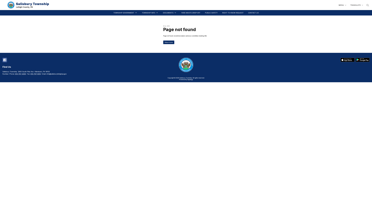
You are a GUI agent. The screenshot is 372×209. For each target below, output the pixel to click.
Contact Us (253, 13)
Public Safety (211, 13)
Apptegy (190, 79)
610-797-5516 (36, 74)
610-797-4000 (20, 74)
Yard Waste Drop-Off (190, 13)
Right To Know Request (233, 13)
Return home (169, 42)
